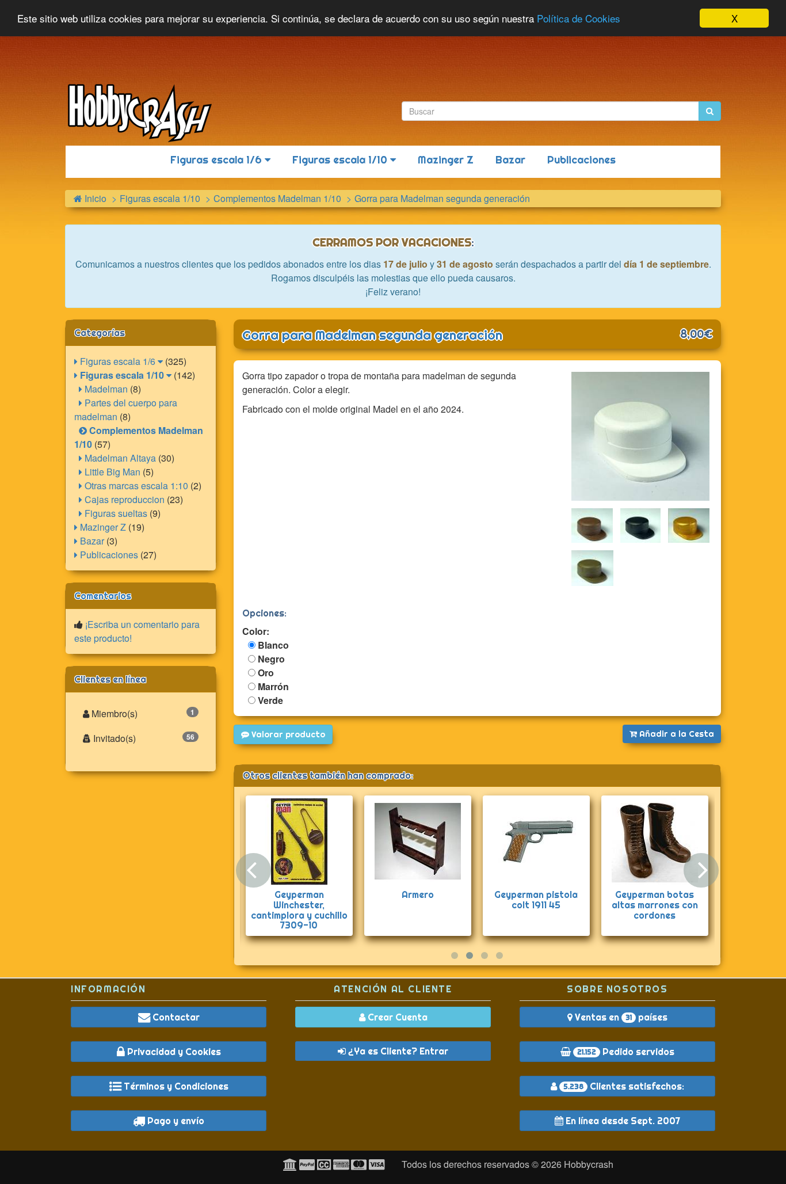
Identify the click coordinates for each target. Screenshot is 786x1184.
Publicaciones (581, 159)
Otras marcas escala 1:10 (135, 485)
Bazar (510, 159)
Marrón (272, 686)
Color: (255, 631)
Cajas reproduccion (123, 499)
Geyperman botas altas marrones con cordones (655, 904)
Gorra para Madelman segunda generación (372, 335)
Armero (418, 894)
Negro (270, 658)
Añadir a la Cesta (675, 734)
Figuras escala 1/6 (217, 159)
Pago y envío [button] (174, 1120)
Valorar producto (287, 734)
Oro (264, 672)
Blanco (272, 645)
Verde (269, 700)
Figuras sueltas (114, 513)
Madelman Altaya (119, 458)
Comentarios (102, 595)
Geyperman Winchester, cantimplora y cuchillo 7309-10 (299, 910)
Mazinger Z (446, 159)
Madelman (105, 388)
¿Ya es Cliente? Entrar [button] (397, 1051)
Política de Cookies (578, 19)
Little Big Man (111, 471)
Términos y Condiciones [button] (174, 1086)
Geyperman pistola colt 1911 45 (536, 900)
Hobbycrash (588, 1164)
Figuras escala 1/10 (341, 159)
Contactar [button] (175, 1017)
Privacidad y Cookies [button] (173, 1051)
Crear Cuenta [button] (396, 1017)
